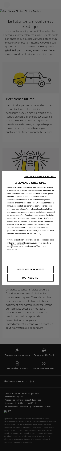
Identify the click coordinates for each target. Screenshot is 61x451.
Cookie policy (18, 246)
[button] (40, 176)
